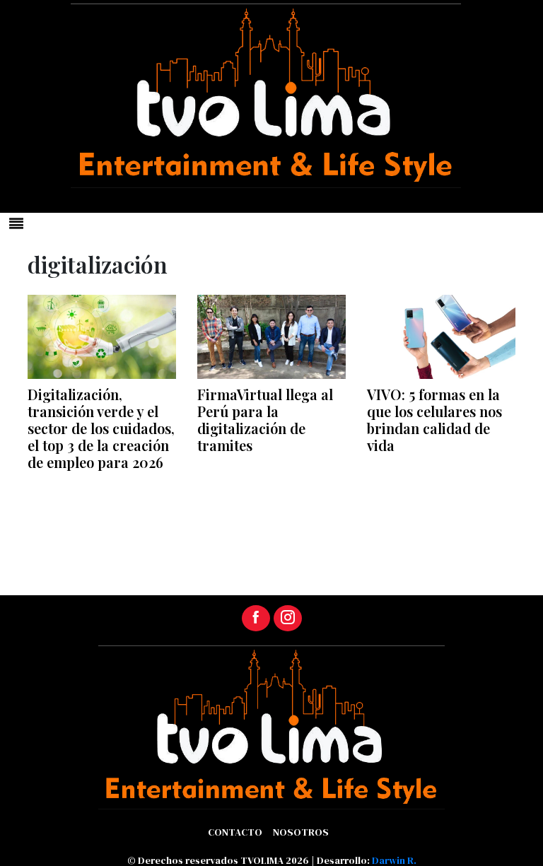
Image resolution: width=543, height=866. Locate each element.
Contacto (235, 832)
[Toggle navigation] (16, 223)
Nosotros (301, 832)
